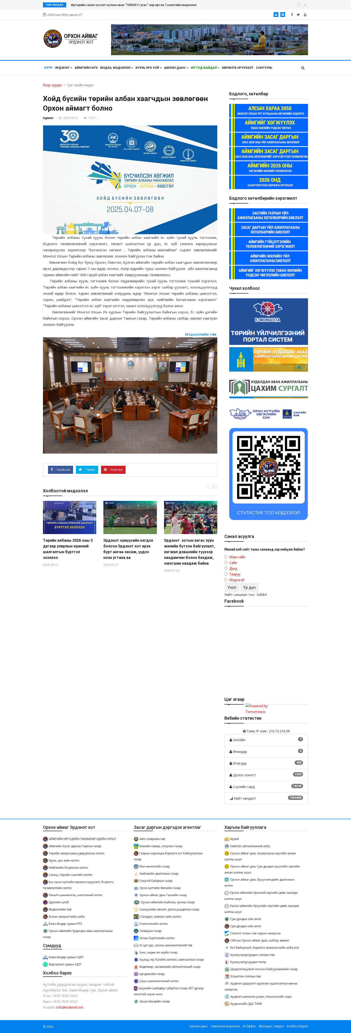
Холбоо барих (297, 1026)
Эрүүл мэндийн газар (154, 1001)
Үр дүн (249, 587)
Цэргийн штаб (59, 902)
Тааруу (234, 574)
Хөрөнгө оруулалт (238, 68)
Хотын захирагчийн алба (67, 917)
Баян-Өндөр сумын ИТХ (65, 924)
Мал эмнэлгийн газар (154, 866)
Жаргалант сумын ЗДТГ (65, 964)
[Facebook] (292, 14)
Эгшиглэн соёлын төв (245, 976)
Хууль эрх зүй (147, 68)
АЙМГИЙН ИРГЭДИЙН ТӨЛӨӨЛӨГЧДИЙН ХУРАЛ (82, 839)
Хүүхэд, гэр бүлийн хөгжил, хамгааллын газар (171, 960)
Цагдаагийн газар (152, 974)
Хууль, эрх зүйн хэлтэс (64, 860)
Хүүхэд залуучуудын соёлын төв (252, 955)
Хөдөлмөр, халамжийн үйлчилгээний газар (170, 967)
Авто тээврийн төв (152, 839)
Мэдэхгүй (236, 580)
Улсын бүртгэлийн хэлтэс (157, 938)
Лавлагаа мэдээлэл (225, 1026)
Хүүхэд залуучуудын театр (248, 962)
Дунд (233, 568)
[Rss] (305, 14)
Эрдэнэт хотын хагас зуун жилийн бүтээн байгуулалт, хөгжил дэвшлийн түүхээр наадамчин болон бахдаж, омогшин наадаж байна (189, 552)
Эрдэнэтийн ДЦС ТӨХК (246, 1004)
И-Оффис (249, 1026)
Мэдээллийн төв (60, 909)
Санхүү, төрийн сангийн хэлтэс (70, 875)
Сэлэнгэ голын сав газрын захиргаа (255, 933)
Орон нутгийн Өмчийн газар (160, 888)
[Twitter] (298, 14)
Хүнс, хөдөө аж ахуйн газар (158, 952)
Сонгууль (264, 68)
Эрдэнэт (62, 68)
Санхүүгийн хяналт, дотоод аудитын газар (169, 909)
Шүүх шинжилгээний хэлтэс (159, 981)
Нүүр (48, 68)
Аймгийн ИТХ (86, 68)
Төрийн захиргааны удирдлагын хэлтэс (77, 853)
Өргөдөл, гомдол (271, 1026)
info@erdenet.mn (69, 1007)
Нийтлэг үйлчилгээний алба (250, 846)
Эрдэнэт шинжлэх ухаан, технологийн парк (261, 997)
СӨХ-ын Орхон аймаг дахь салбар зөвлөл (259, 940)
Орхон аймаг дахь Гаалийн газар (163, 895)
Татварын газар (150, 931)
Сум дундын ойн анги (245, 919)
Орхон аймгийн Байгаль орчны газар (168, 902)
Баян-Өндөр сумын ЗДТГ (66, 957)
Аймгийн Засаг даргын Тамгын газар (75, 846)
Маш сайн (237, 557)
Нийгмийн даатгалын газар (159, 874)
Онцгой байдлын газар (156, 881)
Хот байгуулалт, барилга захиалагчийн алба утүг (264, 948)
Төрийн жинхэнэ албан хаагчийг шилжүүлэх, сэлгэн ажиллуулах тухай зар (126, 5)
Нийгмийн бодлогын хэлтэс (68, 868)
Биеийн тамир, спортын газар (160, 846)
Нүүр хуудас (52, 85)
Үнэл (232, 587)
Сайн (233, 562)
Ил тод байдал (204, 68)
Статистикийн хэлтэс (153, 924)
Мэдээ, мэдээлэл (115, 68)
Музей (234, 839)
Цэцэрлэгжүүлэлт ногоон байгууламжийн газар (264, 969)
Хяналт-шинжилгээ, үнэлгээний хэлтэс (76, 895)
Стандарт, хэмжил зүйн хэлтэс (160, 917)
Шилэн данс (175, 68)
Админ (48, 118)
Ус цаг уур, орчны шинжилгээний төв (165, 945)
